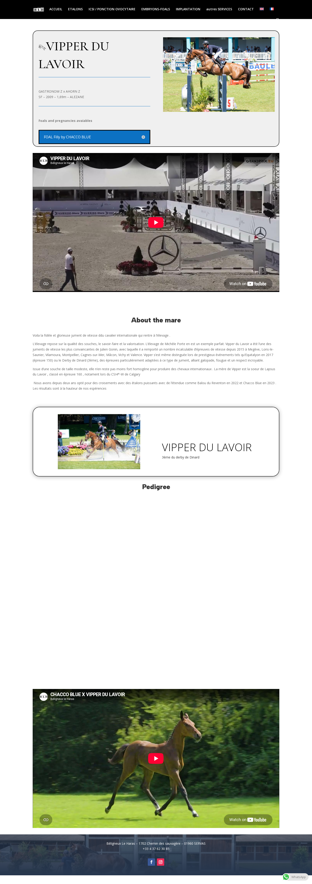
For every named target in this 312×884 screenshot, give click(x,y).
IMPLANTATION (188, 9)
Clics (171, 470)
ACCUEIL (55, 9)
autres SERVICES (219, 9)
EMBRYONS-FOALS (155, 9)
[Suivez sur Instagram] (160, 862)
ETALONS (75, 9)
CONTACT (246, 9)
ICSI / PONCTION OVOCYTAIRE (112, 9)
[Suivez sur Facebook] (151, 862)
